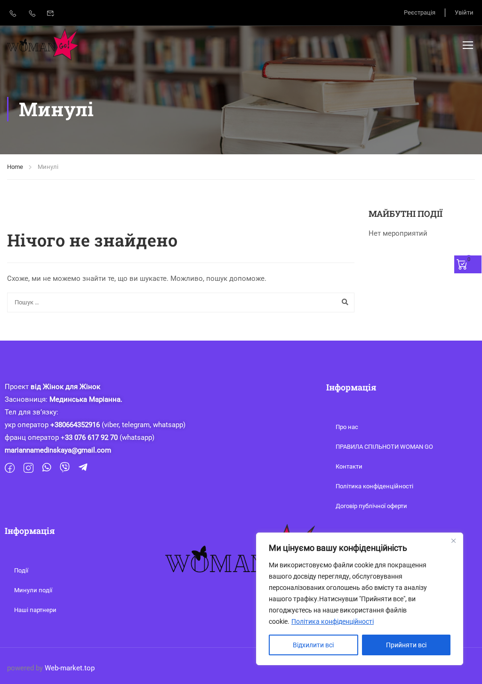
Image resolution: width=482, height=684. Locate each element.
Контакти (349, 466)
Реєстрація (419, 12)
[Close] (453, 540)
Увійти (464, 12)
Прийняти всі (406, 645)
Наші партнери (35, 609)
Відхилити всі (313, 645)
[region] (359, 599)
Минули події (33, 590)
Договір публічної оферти (371, 505)
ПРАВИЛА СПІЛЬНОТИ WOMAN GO (384, 446)
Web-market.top (70, 668)
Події (21, 570)
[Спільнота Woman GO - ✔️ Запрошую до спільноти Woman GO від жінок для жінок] (43, 44)
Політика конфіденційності (332, 621)
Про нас (347, 426)
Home (15, 166)
